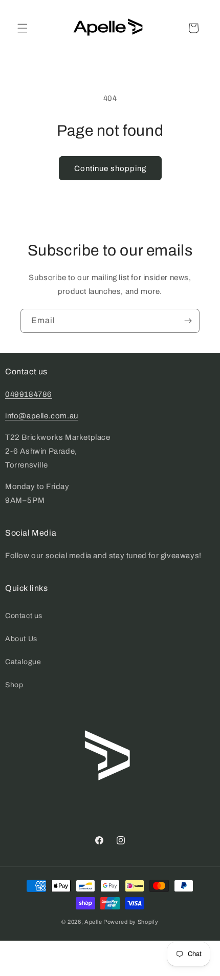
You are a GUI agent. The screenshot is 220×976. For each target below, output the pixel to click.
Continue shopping (110, 168)
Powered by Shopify (131, 922)
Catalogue (23, 662)
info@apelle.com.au (41, 416)
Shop (14, 685)
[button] (22, 28)
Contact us (23, 616)
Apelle (93, 922)
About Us (21, 639)
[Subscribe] (188, 321)
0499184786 (28, 394)
